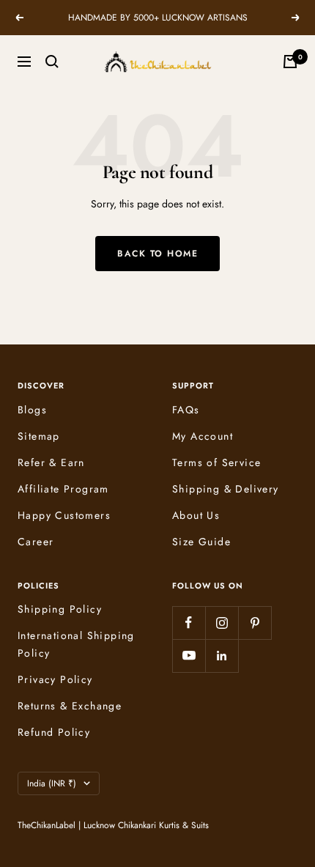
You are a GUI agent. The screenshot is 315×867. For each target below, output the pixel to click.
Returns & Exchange (70, 705)
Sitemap (39, 436)
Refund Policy (54, 732)
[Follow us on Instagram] (221, 622)
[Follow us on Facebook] (188, 622)
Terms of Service (216, 462)
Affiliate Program (63, 489)
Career (35, 541)
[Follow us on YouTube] (188, 655)
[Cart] (290, 61)
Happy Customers (64, 515)
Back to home (157, 253)
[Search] (52, 61)
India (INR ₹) (51, 783)
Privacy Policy (55, 679)
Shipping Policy (60, 609)
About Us (196, 515)
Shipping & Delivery (225, 489)
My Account (202, 436)
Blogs (32, 409)
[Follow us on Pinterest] (254, 622)
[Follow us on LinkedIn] (221, 655)
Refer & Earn (51, 462)
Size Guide (201, 541)
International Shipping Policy (76, 644)
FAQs (186, 409)
